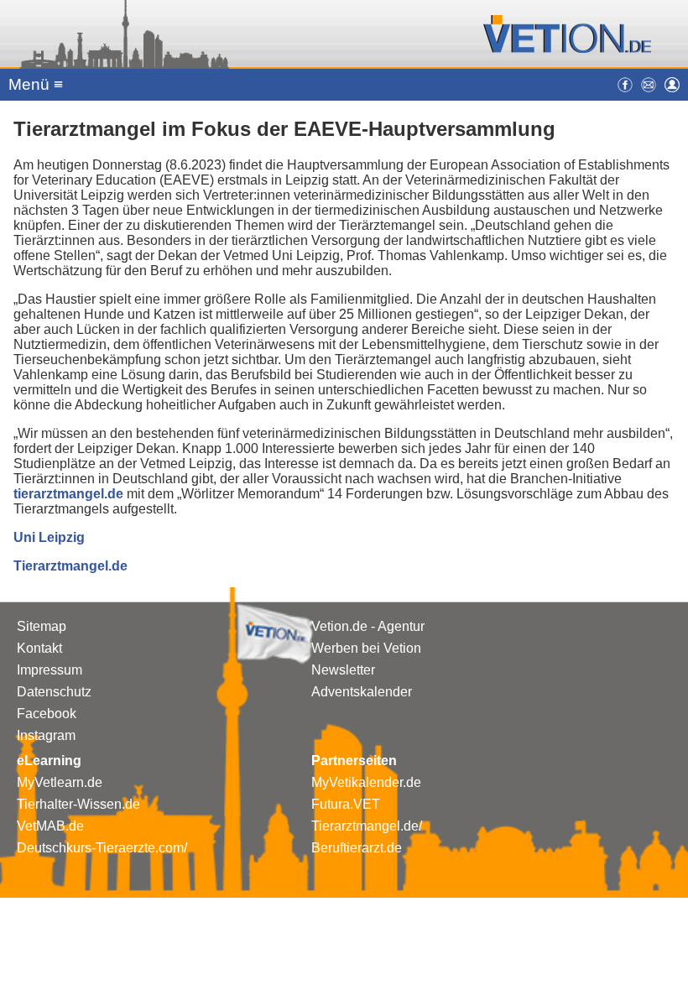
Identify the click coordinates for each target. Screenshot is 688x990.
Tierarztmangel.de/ (366, 826)
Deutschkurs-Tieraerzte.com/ (102, 848)
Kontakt (39, 648)
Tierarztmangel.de (70, 566)
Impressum (49, 670)
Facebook (46, 713)
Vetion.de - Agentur (368, 626)
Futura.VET (345, 804)
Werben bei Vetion (366, 648)
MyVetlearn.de (59, 782)
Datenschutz (54, 692)
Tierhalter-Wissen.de (78, 804)
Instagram (46, 735)
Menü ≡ (35, 84)
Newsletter (343, 670)
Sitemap (41, 626)
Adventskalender (361, 692)
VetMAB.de (50, 826)
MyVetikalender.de (366, 782)
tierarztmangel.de (68, 494)
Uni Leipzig (49, 537)
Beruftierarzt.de (356, 848)
